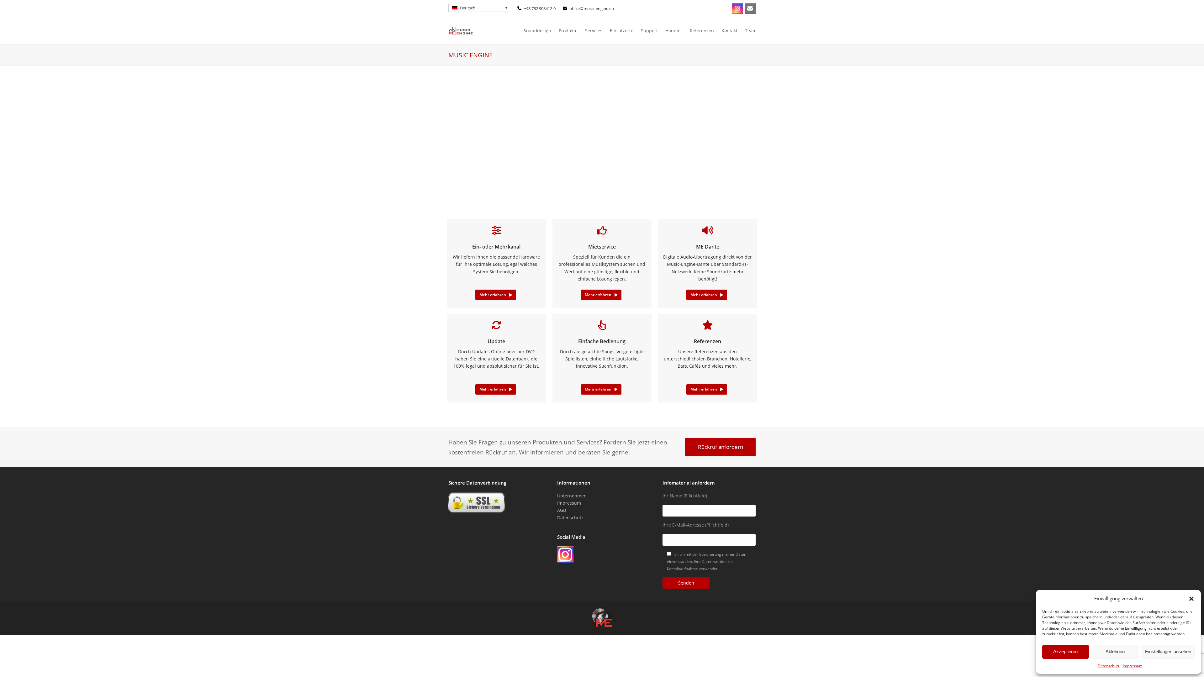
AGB (561, 510)
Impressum (1133, 666)
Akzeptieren (1065, 651)
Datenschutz (1109, 666)
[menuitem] (479, 8)
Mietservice (602, 246)
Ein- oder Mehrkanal (496, 246)
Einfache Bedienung (602, 341)
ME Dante (707, 246)
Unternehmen (572, 496)
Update (496, 341)
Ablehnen (1115, 651)
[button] (1191, 599)
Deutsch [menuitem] (467, 8)
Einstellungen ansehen (1168, 651)
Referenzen (707, 341)
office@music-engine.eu (591, 8)
